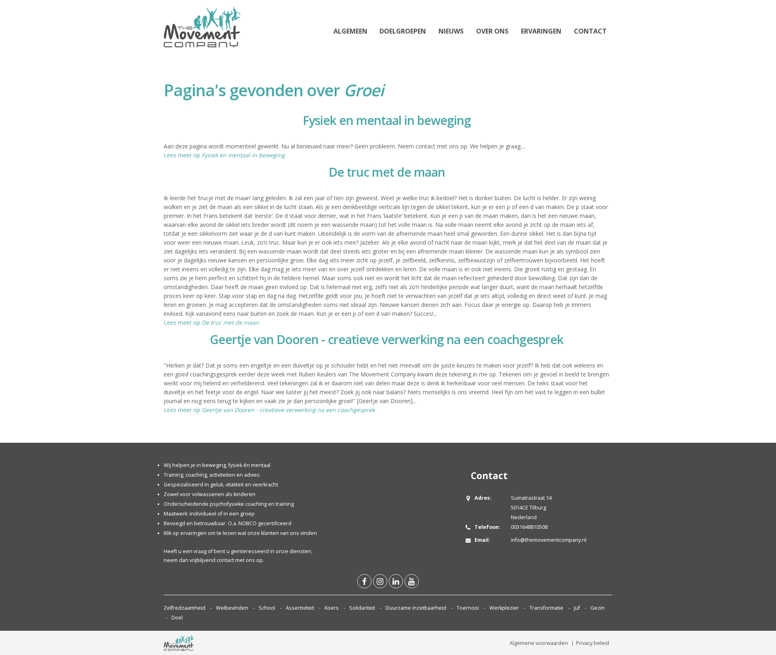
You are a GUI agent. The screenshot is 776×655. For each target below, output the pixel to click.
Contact (590, 31)
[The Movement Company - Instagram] (380, 581)
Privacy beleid (592, 643)
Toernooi (468, 607)
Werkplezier (504, 607)
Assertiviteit (300, 607)
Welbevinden (232, 607)
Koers (332, 607)
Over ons (492, 31)
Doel (177, 617)
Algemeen (350, 31)
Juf (577, 607)
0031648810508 (529, 527)
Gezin (597, 607)
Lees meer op (224, 155)
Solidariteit (362, 607)
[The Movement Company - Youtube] (412, 581)
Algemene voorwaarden (539, 643)
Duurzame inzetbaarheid (416, 607)
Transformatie (546, 607)
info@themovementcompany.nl (548, 540)
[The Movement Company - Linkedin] (396, 581)
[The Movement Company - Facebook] (364, 581)
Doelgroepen (403, 31)
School (267, 607)
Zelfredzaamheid (184, 607)
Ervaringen (541, 31)
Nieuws (451, 31)
